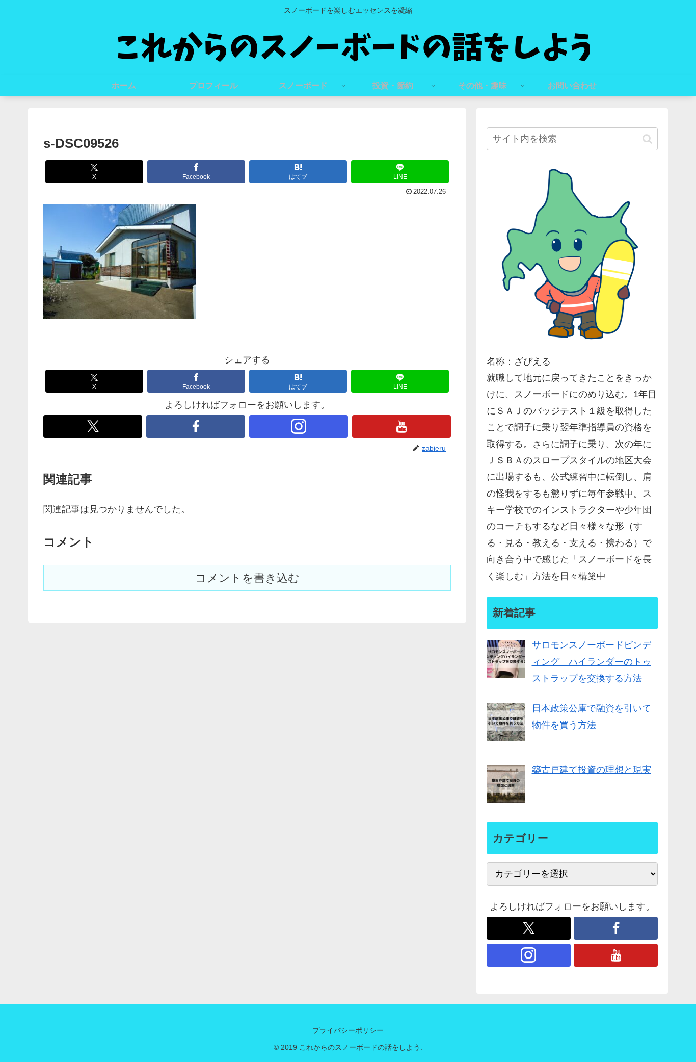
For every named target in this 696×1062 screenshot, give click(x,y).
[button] (647, 139)
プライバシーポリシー (348, 1030)
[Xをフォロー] (92, 426)
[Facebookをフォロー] (195, 426)
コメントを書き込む (247, 578)
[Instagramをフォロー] (298, 426)
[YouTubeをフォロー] (401, 426)
